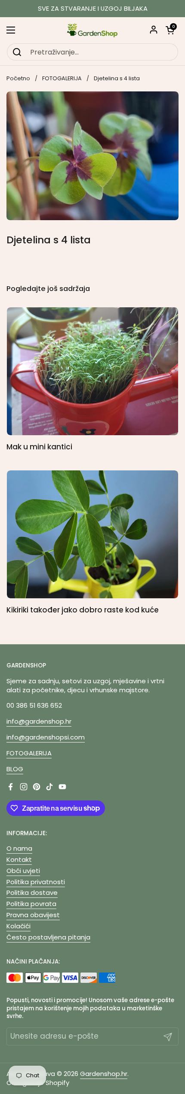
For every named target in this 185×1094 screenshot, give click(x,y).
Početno (18, 78)
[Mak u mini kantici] (92, 371)
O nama (19, 848)
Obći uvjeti (23, 870)
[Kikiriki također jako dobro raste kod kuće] (92, 534)
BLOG (14, 768)
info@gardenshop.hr (38, 721)
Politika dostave (32, 892)
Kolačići (18, 925)
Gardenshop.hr (103, 1073)
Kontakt (19, 859)
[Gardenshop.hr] (92, 30)
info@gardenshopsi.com (45, 737)
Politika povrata (31, 903)
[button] (170, 30)
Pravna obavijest (33, 914)
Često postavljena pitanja (48, 937)
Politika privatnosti (35, 881)
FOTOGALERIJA (62, 78)
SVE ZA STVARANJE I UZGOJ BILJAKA (93, 9)
